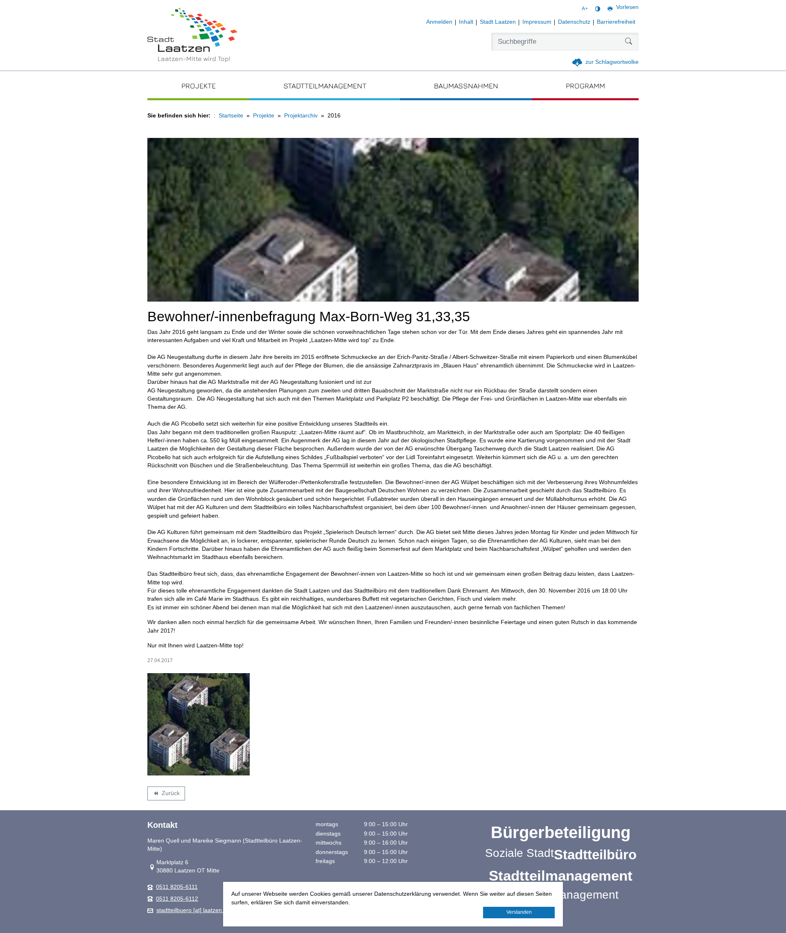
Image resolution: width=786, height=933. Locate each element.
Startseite (231, 116)
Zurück (166, 794)
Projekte (263, 116)
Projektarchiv (301, 116)
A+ (585, 8)
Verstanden (519, 912)
